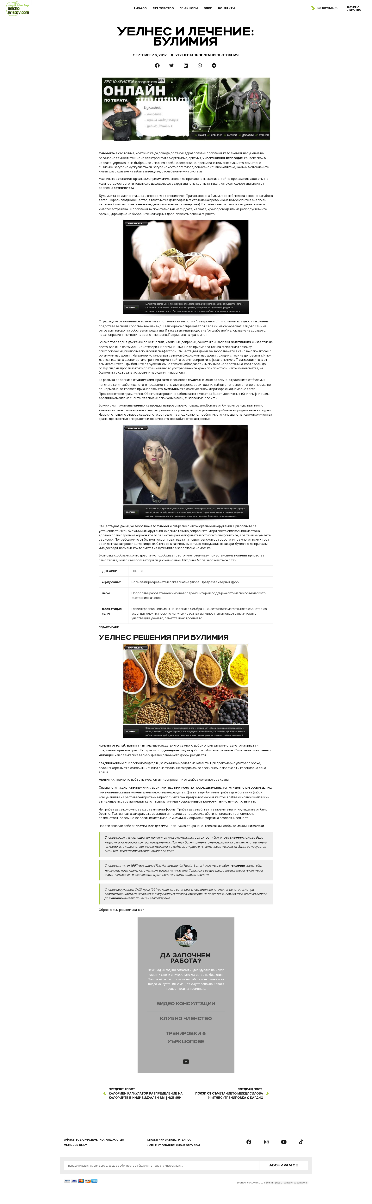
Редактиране (109, 627)
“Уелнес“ (137, 910)
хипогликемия (214, 158)
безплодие (234, 158)
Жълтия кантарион (113, 780)
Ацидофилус (111, 582)
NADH (106, 594)
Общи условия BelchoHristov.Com (174, 1145)
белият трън (136, 746)
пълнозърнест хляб (233, 802)
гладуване (196, 380)
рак (172, 209)
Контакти (226, 8)
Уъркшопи (189, 8)
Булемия (170, 389)
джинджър (171, 751)
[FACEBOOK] (249, 1142)
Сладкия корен (110, 763)
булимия (129, 322)
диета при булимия (136, 788)
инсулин (178, 818)
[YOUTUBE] (284, 1142)
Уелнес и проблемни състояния (207, 55)
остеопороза (124, 188)
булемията (243, 342)
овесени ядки (191, 802)
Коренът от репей (112, 746)
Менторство (163, 8)
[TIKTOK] (301, 1142)
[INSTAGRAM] (266, 1142)
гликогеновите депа (143, 205)
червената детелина (163, 746)
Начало (140, 8)
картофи (210, 802)
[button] (158, 65)
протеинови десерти (152, 826)
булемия (163, 179)
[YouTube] (186, 1061)
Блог (208, 8)
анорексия (145, 380)
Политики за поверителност (171, 1140)
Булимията (107, 153)
